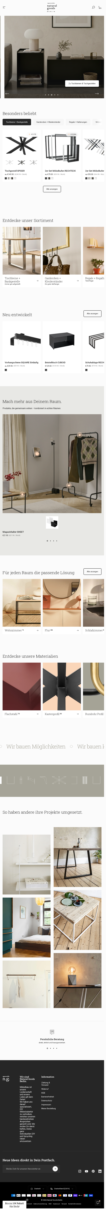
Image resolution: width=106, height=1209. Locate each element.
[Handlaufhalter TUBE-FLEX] (48, 780)
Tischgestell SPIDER (15, 171)
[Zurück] (7, 94)
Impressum (46, 1104)
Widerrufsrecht (27, 1204)
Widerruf (45, 1089)
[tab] (17, 122)
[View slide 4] (56, 540)
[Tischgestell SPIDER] (76, 780)
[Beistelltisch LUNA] (6, 780)
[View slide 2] (50, 540)
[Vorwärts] (97, 94)
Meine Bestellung (48, 1108)
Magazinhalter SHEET (13, 532)
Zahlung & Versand (45, 1083)
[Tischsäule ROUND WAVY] (16, 780)
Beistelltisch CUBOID (55, 362)
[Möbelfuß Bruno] (60, 780)
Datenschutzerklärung (40, 1204)
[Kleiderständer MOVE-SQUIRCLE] (69, 485)
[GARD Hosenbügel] (80, 435)
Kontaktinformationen (74, 1204)
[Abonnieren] (55, 1168)
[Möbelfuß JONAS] (38, 780)
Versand (64, 1204)
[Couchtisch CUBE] (22, 494)
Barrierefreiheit (47, 1097)
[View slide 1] (47, 540)
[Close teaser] (27, 1200)
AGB (43, 1093)
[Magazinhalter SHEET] (37, 454)
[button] (14, 1205)
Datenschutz (46, 1100)
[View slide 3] (53, 540)
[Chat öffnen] (98, 1203)
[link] (86, 83)
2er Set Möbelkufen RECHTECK (60, 171)
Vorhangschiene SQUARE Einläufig (21, 362)
